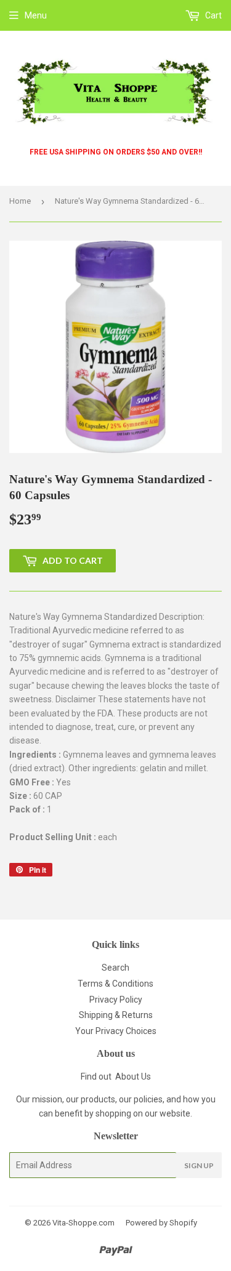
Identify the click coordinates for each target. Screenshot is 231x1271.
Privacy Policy (115, 999)
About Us (133, 1076)
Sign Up (199, 1165)
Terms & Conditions (115, 983)
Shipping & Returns (116, 1015)
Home (20, 201)
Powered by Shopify (161, 1222)
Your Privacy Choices (115, 1031)
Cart (212, 15)
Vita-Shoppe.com (83, 1222)
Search (115, 967)
